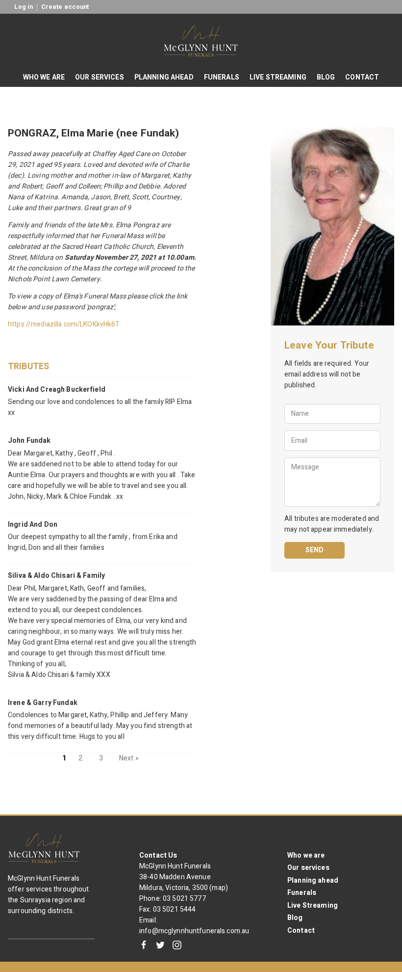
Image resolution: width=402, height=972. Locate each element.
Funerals (301, 893)
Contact (301, 930)
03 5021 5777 (184, 898)
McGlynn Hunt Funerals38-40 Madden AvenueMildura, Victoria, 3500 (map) (183, 877)
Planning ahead (312, 880)
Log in (23, 6)
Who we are (306, 855)
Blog (295, 918)
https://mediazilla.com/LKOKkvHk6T (64, 324)
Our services (308, 868)
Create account (65, 6)
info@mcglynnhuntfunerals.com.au (194, 931)
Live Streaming (312, 905)
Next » (129, 758)
